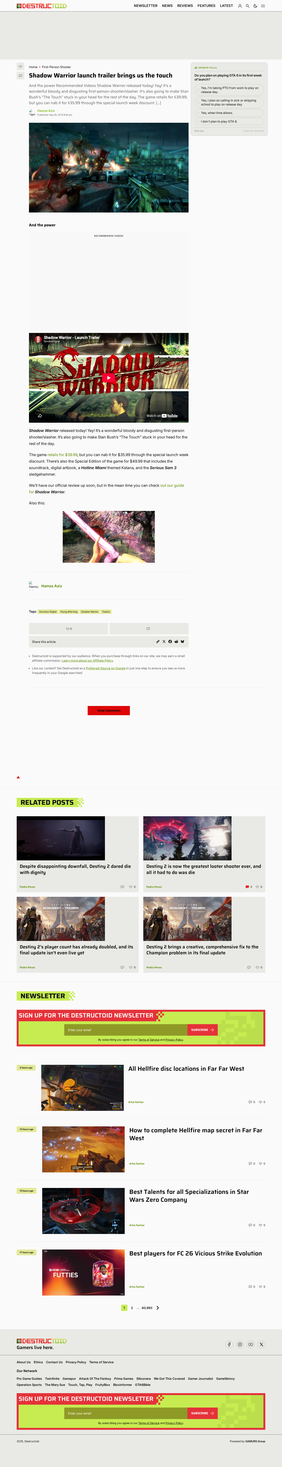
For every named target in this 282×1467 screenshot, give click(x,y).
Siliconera (143, 1379)
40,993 (147, 1308)
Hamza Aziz (46, 111)
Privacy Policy (174, 1039)
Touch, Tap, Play (80, 1385)
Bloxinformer (122, 1385)
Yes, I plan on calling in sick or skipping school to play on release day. (228, 102)
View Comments (108, 710)
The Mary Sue (55, 1385)
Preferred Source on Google (105, 668)
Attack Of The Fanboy (95, 1379)
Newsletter (145, 6)
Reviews (185, 6)
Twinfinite (52, 1379)
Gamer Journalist (200, 1379)
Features (206, 6)
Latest (226, 6)
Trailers (106, 611)
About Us (24, 1362)
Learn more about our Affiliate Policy (87, 660)
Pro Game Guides (29, 1379)
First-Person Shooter (56, 66)
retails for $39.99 (62, 454)
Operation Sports (29, 1385)
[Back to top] (18, 776)
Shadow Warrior (89, 611)
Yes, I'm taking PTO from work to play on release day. (229, 90)
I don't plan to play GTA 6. (219, 121)
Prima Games (123, 1379)
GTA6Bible (142, 1385)
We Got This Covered (169, 1379)
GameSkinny (225, 1379)
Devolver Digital (48, 611)
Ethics (38, 1362)
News (167, 6)
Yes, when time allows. (217, 113)
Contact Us (54, 1362)
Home (33, 66)
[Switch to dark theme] (255, 5)
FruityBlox (102, 1385)
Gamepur (69, 1379)
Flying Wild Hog (68, 611)
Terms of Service (148, 1039)
